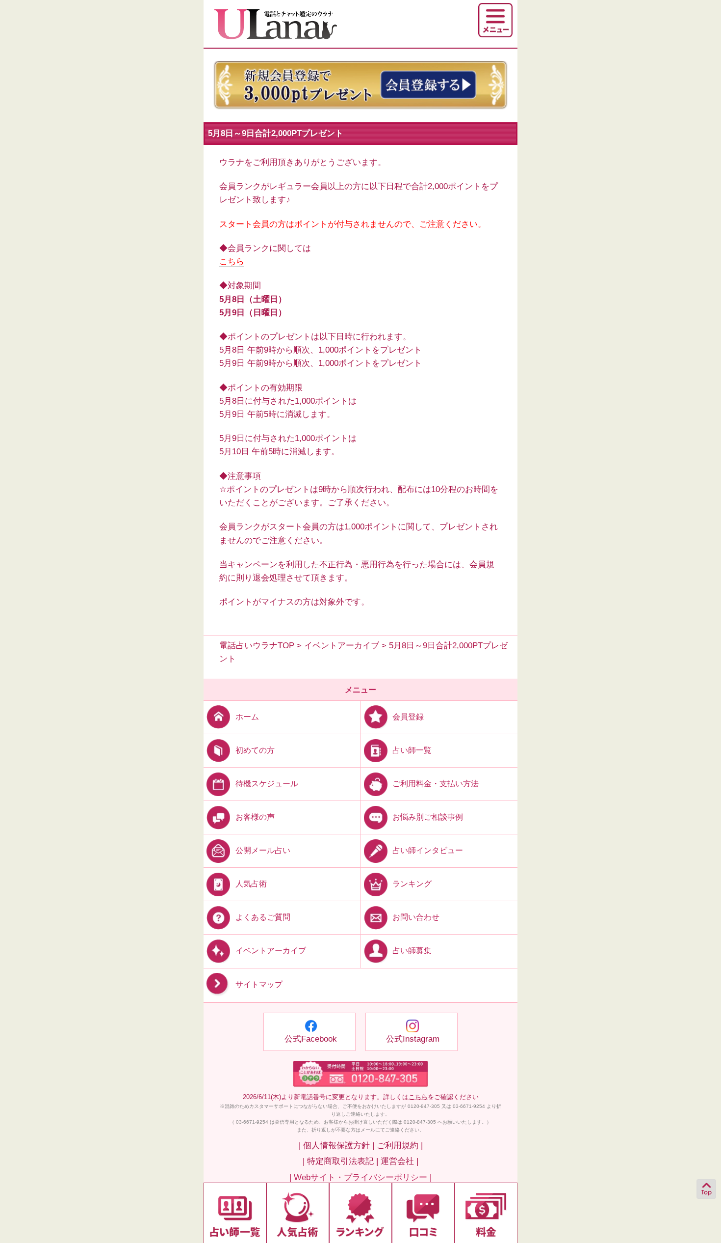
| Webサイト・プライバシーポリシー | (360, 1177)
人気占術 (251, 884)
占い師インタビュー (427, 850)
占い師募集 (412, 950)
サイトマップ (259, 984)
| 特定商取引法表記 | (340, 1161)
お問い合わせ (415, 917)
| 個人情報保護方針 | (336, 1145)
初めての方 (255, 750)
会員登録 (408, 717)
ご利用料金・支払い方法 (435, 783)
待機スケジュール (266, 783)
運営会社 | (399, 1161)
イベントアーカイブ (270, 950)
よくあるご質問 (262, 917)
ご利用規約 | (400, 1145)
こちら (231, 261)
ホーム (247, 717)
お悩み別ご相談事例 (427, 817)
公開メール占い (262, 850)
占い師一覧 (412, 750)
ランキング (412, 884)
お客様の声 (255, 817)
